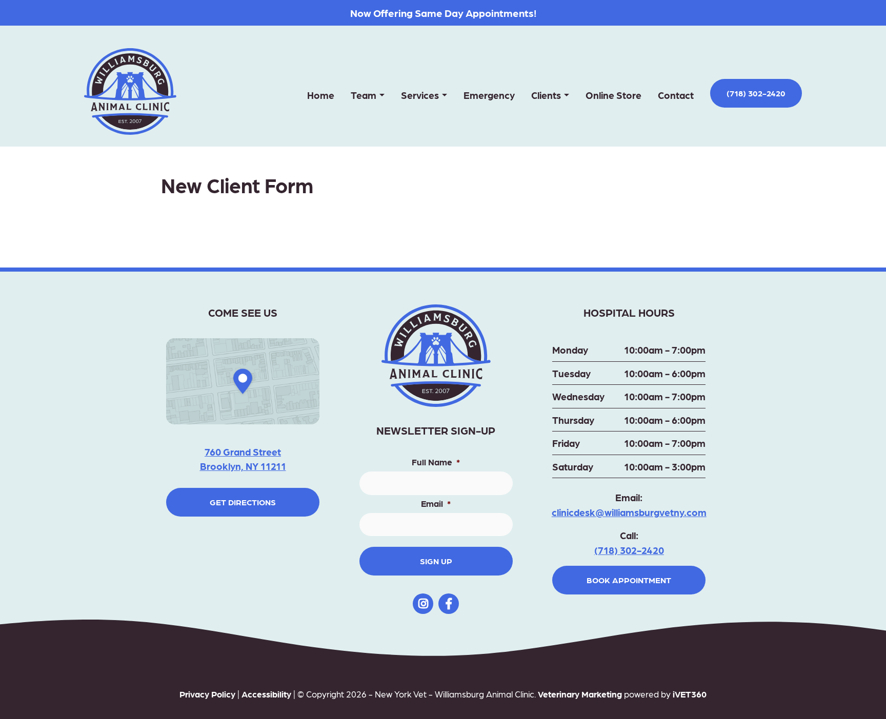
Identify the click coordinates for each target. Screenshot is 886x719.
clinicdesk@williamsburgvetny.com (629, 512)
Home (320, 94)
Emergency (489, 94)
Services (420, 94)
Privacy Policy (207, 694)
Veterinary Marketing (580, 694)
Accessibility (266, 694)
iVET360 (690, 694)
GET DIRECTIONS (243, 502)
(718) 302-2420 (756, 93)
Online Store (613, 94)
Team (363, 94)
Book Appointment (629, 580)
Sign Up (436, 561)
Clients (546, 94)
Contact (676, 94)
